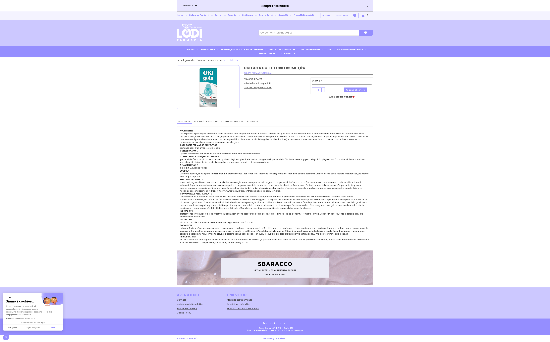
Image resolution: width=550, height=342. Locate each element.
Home (180, 15)
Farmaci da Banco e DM (210, 60)
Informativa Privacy (187, 308)
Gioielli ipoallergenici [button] (350, 49)
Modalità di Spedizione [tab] (206, 121)
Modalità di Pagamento (239, 299)
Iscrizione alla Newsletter (190, 304)
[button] (313, 90)
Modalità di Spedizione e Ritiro (243, 308)
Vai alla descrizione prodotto (258, 83)
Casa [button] (328, 49)
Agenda (232, 15)
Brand (287, 53)
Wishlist (355, 15)
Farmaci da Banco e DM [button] (282, 49)
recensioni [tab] (252, 121)
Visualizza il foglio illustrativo (258, 87)
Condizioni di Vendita (238, 304)
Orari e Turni (266, 15)
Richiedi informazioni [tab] (232, 121)
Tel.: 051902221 (255, 330)
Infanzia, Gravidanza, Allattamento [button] (242, 49)
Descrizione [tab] (184, 121)
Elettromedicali (310, 49)
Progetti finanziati (303, 15)
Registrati (341, 15)
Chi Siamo (247, 15)
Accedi (326, 15)
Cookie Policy (184, 312)
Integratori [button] (208, 49)
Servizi (218, 15)
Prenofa (193, 338)
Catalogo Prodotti (199, 15)
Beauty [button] (190, 49)
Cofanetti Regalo (268, 53)
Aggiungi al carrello (355, 90)
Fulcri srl (280, 338)
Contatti (283, 15)
